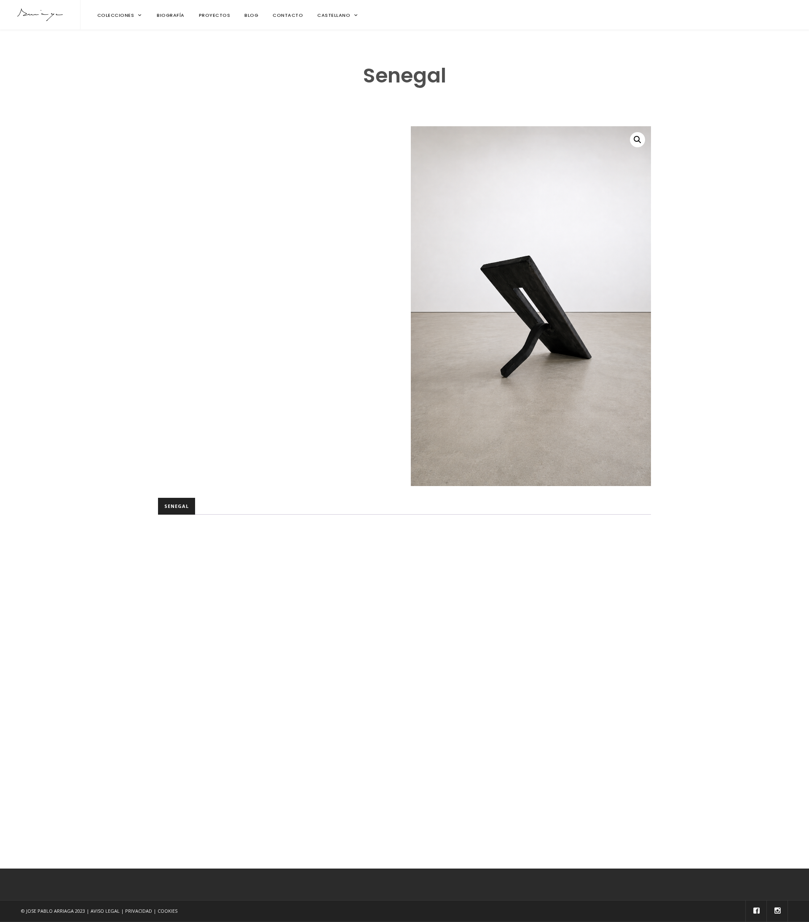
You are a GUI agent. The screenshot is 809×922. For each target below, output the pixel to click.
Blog (251, 15)
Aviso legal (105, 911)
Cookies (167, 911)
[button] (637, 139)
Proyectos (214, 15)
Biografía (171, 15)
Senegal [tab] (176, 506)
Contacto (288, 15)
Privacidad (138, 911)
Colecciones (115, 15)
